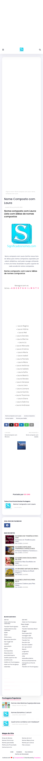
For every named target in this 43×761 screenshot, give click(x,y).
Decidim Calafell (27, 644)
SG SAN (26, 494)
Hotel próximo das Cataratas (10, 622)
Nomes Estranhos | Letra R (21, 712)
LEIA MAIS (25, 543)
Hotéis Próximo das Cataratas (10, 629)
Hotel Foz (25, 626)
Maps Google (25, 624)
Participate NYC (27, 633)
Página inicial (10, 191)
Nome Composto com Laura (24, 504)
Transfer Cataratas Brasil (29, 629)
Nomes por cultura (28, 742)
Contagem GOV (26, 635)
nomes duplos (9, 418)
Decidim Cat (26, 642)
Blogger (24, 631)
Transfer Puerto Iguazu (11, 626)
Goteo (6, 648)
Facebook (19, 752)
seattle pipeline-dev (10, 657)
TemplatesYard (19, 757)
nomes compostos (29, 416)
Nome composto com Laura (23, 191)
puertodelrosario (9, 655)
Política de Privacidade (9, 745)
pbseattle (25, 654)
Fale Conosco (29, 752)
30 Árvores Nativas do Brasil (27, 569)
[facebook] (7, 525)
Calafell (6, 644)
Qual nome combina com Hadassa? (25, 722)
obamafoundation (27, 658)
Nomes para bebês (21, 418)
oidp (23, 656)
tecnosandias (8, 651)
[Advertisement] (21, 24)
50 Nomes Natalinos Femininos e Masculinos (25, 547)
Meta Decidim (8, 653)
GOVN (6, 632)
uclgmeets (25, 651)
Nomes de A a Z (27, 738)
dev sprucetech (27, 647)
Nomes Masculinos (28, 740)
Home (11, 752)
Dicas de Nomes (7, 738)
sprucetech (7, 646)
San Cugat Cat (8, 641)
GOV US (6, 619)
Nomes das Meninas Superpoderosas (25, 703)
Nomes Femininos (7, 740)
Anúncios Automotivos (29, 660)
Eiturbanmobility (27, 638)
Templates (37, 757)
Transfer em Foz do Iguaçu (30, 666)
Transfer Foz (26, 640)
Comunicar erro (7, 747)
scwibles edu (8, 660)
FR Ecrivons (7, 637)
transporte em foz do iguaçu (28, 663)
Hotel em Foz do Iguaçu (29, 622)
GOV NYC (24, 619)
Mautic (24, 649)
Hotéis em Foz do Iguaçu (11, 662)
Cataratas (7, 666)
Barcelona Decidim (10, 639)
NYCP (5, 635)
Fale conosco (26, 745)
